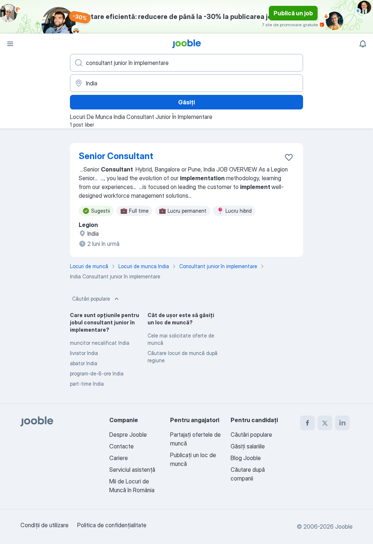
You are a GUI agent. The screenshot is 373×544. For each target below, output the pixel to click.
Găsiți (186, 102)
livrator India (84, 353)
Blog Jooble (246, 458)
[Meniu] (10, 43)
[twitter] (325, 423)
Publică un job (293, 13)
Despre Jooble (128, 434)
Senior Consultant (116, 156)
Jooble (344, 526)
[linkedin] (342, 423)
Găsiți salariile (248, 446)
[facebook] (307, 423)
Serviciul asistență (132, 469)
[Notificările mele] (363, 44)
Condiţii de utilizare (44, 525)
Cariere (118, 458)
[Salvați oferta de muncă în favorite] (289, 157)
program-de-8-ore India (96, 373)
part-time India (87, 384)
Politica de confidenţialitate (111, 525)
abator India (83, 363)
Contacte (121, 446)
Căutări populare (91, 299)
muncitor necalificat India (99, 343)
